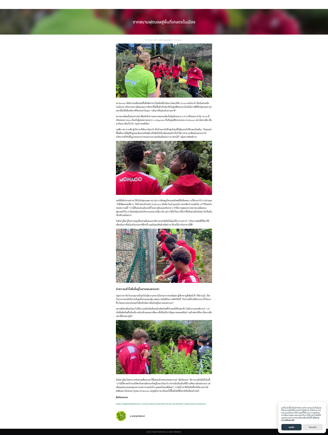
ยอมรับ (291, 427)
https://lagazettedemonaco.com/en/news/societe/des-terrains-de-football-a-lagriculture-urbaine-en (161, 403)
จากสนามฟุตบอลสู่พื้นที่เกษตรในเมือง (164, 22)
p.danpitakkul (167, 40)
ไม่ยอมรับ (312, 427)
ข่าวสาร (179, 40)
